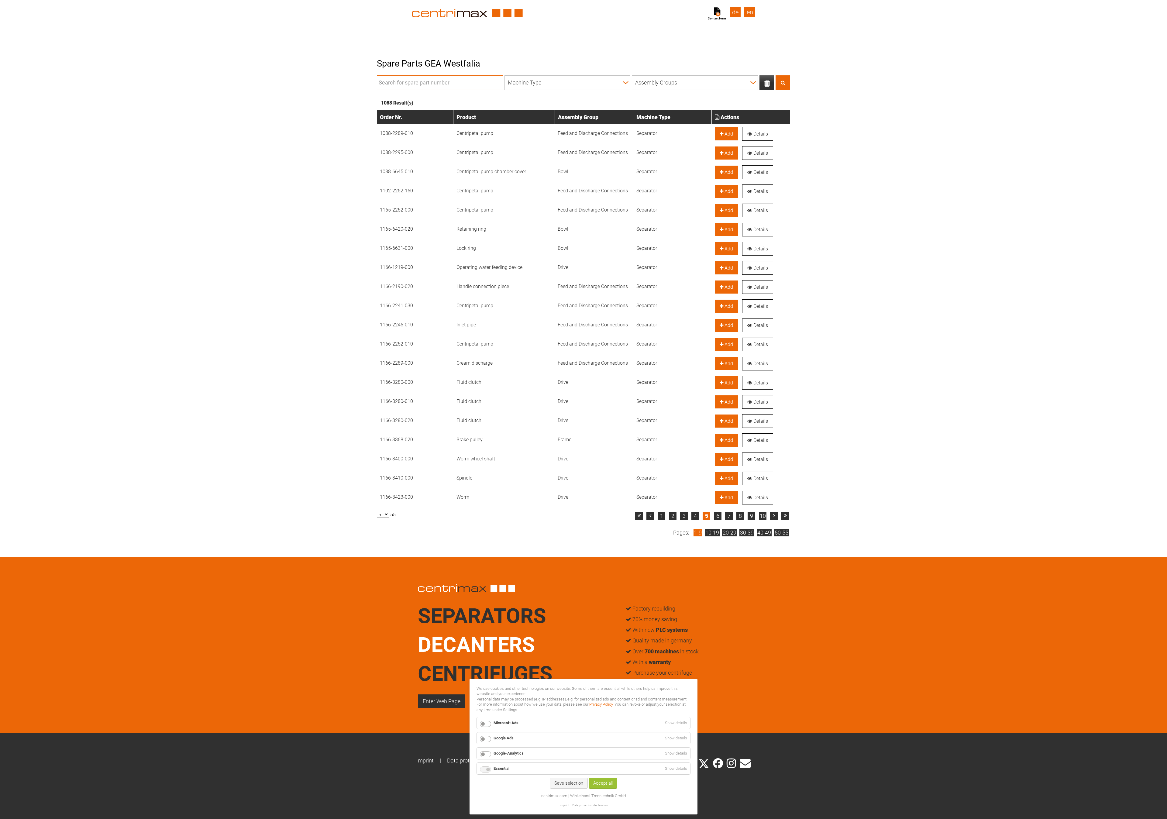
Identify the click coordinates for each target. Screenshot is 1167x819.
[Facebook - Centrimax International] (718, 763)
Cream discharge (474, 363)
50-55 (781, 532)
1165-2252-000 (396, 210)
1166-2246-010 (396, 325)
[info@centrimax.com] (745, 763)
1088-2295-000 (396, 152)
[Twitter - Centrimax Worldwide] (703, 763)
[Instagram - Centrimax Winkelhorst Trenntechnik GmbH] (731, 763)
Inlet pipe (466, 325)
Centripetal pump (474, 133)
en (750, 12)
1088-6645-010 (396, 171)
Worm (462, 497)
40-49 (764, 532)
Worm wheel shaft (475, 459)
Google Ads (504, 738)
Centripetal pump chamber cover (491, 171)
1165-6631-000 (396, 248)
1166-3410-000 (396, 478)
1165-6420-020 (396, 229)
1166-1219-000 (396, 267)
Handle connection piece (482, 286)
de (735, 12)
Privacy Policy (601, 704)
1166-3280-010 (396, 401)
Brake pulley (469, 439)
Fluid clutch (468, 382)
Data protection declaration (590, 805)
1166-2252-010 (396, 344)
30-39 (747, 532)
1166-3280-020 (396, 420)
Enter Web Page (441, 701)
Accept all (603, 783)
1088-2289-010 (396, 133)
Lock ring (466, 248)
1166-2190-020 (396, 286)
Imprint (425, 760)
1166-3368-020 (396, 439)
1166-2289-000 (396, 363)
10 (763, 516)
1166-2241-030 (396, 305)
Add (728, 134)
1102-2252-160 (396, 191)
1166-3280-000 (396, 382)
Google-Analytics (509, 753)
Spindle (464, 478)
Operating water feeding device (489, 267)
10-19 (712, 532)
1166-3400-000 (396, 459)
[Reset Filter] (766, 82)
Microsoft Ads (506, 723)
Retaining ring (471, 229)
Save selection (568, 783)
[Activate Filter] (783, 82)
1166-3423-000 (396, 497)
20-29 (729, 532)
